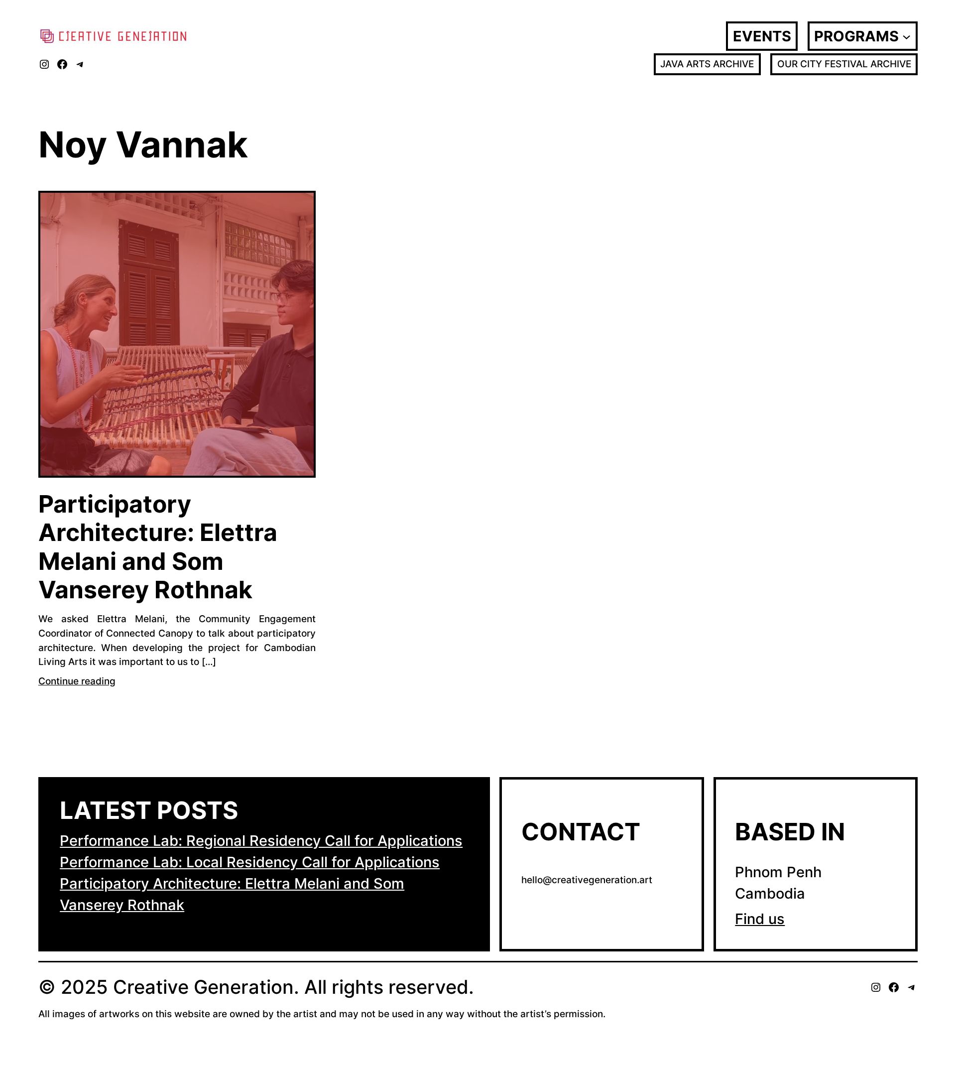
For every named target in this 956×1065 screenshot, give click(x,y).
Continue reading (77, 681)
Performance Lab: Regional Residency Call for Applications (261, 840)
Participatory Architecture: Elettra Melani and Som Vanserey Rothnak (157, 547)
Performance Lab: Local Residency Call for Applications (250, 862)
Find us (760, 919)
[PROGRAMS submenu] (906, 35)
